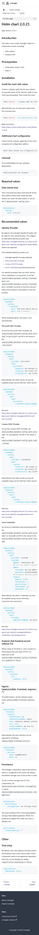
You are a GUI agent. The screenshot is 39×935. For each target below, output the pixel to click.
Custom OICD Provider (14, 264)
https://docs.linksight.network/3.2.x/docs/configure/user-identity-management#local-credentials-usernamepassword (19, 632)
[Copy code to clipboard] (34, 101)
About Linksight (8, 900)
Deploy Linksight (8, 904)
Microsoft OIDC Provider (14, 261)
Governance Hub (8, 916)
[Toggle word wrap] (30, 101)
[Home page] (4, 10)
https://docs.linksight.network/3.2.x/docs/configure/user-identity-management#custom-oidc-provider (19, 514)
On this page (8, 19)
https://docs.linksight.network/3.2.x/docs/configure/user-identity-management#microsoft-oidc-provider (19, 416)
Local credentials (11, 267)
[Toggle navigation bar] (3, 3)
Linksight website (8, 920)
